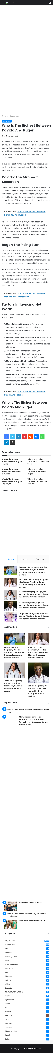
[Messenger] (36, 436)
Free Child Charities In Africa (32, 921)
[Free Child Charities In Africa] (10, 924)
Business (8, 1015)
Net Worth (9, 968)
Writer (7, 984)
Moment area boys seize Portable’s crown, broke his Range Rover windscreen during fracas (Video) (33, 721)
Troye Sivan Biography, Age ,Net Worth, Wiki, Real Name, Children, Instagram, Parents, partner (34, 616)
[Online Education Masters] (10, 906)
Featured (8, 1023)
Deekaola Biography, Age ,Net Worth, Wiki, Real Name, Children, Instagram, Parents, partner (34, 594)
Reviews (8, 953)
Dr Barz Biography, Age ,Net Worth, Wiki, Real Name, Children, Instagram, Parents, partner (34, 605)
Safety (7, 1039)
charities (8, 1027)
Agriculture (9, 1000)
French (8, 1011)
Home (5, 116)
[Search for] (50, 3)
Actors (7, 972)
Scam (7, 996)
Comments (40, 559)
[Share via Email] (12, 442)
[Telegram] (6, 442)
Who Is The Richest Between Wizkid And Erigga (36, 471)
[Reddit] (30, 436)
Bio (6, 949)
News (7, 960)
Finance (8, 1008)
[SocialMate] (11, 3)
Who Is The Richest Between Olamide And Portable (37, 481)
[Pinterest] (24, 436)
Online (7, 1004)
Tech (7, 1019)
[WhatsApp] (42, 436)
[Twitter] (12, 436)
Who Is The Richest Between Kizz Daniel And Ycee (38, 461)
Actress (8, 980)
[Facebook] (6, 436)
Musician (8, 976)
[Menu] (3, 3)
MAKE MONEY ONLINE (14, 992)
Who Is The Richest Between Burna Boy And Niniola (12, 461)
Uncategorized (11, 956)
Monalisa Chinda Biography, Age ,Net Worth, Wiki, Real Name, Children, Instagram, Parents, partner (34, 583)
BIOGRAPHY (10, 941)
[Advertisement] (26, 32)
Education (9, 988)
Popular (24, 559)
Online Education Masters (30, 903)
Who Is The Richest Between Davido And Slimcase (11, 471)
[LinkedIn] (18, 436)
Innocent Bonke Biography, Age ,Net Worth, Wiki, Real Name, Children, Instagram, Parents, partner (33, 571)
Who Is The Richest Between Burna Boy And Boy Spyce (12, 481)
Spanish (8, 1035)
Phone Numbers (11, 1031)
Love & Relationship (13, 964)
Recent (11, 559)
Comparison (14, 116)
